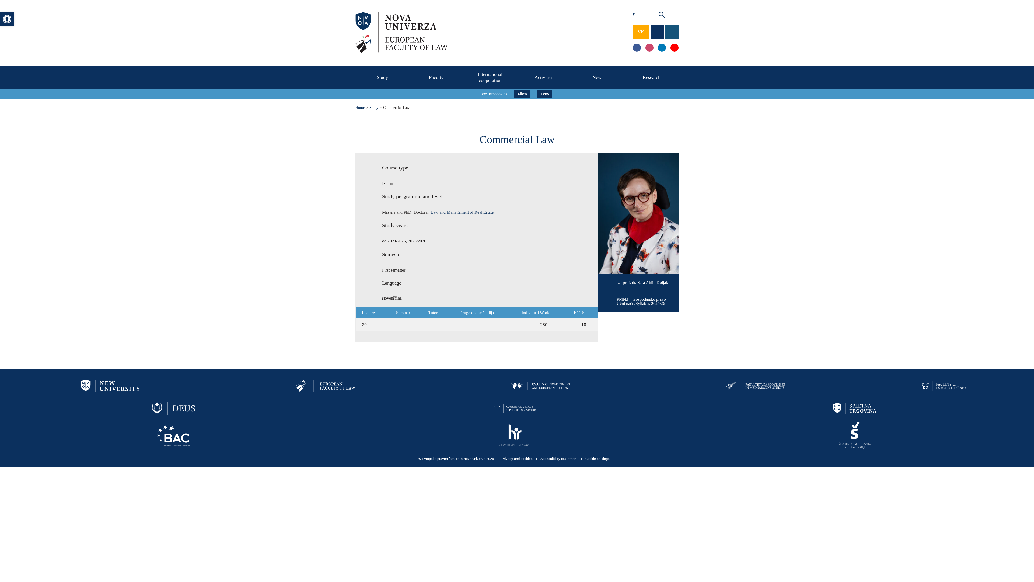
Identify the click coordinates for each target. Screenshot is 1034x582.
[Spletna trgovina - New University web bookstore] (854, 408)
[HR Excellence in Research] (514, 435)
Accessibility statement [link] (559, 458)
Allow (522, 93)
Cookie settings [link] (597, 458)
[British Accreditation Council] (173, 435)
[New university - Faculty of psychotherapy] (944, 385)
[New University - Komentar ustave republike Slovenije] (514, 408)
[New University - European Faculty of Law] (325, 385)
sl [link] (635, 15)
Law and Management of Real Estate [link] (462, 212)
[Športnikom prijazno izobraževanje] (855, 435)
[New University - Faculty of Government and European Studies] (540, 385)
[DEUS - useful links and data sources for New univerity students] (173, 408)
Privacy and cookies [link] (517, 458)
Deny (545, 93)
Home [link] (360, 108)
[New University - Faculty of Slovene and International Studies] (755, 385)
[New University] (110, 385)
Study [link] (373, 108)
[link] (7, 19)
